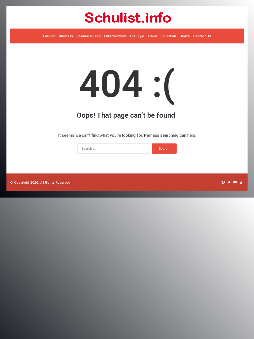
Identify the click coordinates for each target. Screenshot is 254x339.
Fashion (49, 36)
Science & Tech (88, 36)
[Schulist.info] (127, 17)
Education (168, 36)
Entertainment (115, 36)
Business (66, 36)
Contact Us (202, 36)
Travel (152, 36)
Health (185, 36)
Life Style (137, 36)
